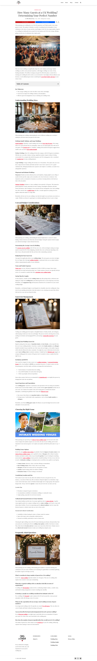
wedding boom (30, 190)
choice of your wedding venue (39, 439)
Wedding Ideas (54, 639)
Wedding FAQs (37, 9)
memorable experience (48, 335)
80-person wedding (23, 614)
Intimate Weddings (19, 184)
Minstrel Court (44, 391)
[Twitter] (78, 658)
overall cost (40, 622)
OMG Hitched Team (30, 18)
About (66, 2)
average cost (26, 147)
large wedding (24, 577)
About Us (35, 639)
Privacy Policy (71, 639)
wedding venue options (28, 452)
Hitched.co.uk (51, 352)
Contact (76, 2)
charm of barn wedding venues (22, 454)
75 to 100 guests (46, 606)
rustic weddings (26, 458)
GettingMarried (43, 377)
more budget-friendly (32, 149)
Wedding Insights (55, 642)
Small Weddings (19, 143)
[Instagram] (80, 658)
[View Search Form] (81, 3)
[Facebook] (75, 658)
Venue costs (18, 268)
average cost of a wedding (23, 248)
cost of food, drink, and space (48, 76)
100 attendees (26, 587)
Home (62, 2)
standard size (20, 159)
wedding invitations (42, 362)
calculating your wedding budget (43, 272)
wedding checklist (34, 260)
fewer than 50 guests (47, 143)
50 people (27, 596)
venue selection (49, 501)
